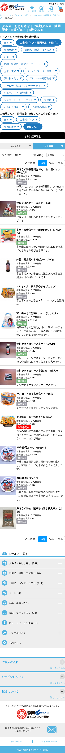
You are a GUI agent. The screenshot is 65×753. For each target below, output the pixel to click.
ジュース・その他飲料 (16, 92)
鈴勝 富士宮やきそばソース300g (35, 259)
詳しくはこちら (57, 667)
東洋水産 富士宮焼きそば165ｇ (34, 416)
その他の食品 (39, 107)
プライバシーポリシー (48, 741)
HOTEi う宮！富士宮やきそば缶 (35, 393)
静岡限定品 (10, 126)
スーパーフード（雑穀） (40, 71)
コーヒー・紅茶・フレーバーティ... (23, 85)
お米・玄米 (10, 71)
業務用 (47, 99)
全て (6, 42)
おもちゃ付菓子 (12, 107)
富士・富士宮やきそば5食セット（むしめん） (39, 231)
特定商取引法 (16, 741)
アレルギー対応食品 (40, 78)
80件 (60, 163)
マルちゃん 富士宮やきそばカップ (35, 286)
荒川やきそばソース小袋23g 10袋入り (37, 370)
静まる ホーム (5, 15)
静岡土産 (9, 49)
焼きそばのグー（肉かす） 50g (33, 202)
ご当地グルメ (27, 119)
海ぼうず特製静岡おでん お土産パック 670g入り (39, 170)
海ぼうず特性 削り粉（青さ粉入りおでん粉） (39, 509)
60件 (51, 163)
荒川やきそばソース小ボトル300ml (35, 343)
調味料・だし (11, 78)
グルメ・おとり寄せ (21, 15)
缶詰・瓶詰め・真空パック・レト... (23, 64)
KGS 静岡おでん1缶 (27, 478)
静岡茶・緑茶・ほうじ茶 (38, 49)
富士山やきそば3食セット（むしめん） (37, 313)
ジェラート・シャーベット (18, 99)
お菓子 (7, 56)
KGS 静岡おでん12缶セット (31, 447)
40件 (42, 163)
